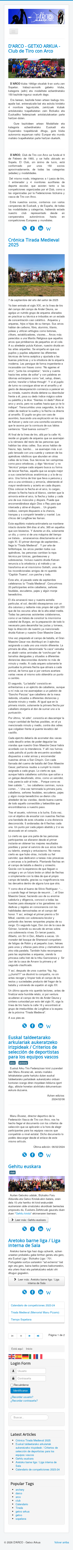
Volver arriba (61, 1542)
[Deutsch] (25, 1356)
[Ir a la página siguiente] (30, 1336)
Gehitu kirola (23, 1213)
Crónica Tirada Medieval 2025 (33, 242)
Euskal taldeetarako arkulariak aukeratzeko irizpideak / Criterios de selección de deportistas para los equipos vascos (33, 1047)
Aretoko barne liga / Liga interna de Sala (34, 1242)
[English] (11, 1356)
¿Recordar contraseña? (24, 1400)
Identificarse (20, 1390)
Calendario (22, 1504)
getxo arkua (22, 1511)
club (12, 1172)
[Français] (39, 1356)
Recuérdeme (21, 1385)
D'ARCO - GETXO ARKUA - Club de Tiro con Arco (34, 48)
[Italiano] (32, 1356)
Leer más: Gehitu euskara (30, 1220)
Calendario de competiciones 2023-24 (33, 1305)
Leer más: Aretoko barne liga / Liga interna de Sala (38, 1281)
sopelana (21, 1519)
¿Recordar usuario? (22, 1397)
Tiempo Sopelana (21, 1319)
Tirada (19, 1508)
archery (23, 1062)
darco (19, 1493)
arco (12, 1062)
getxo (19, 1515)
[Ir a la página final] (38, 1336)
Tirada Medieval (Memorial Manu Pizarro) (35, 1312)
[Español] (18, 1356)
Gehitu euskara (24, 1166)
